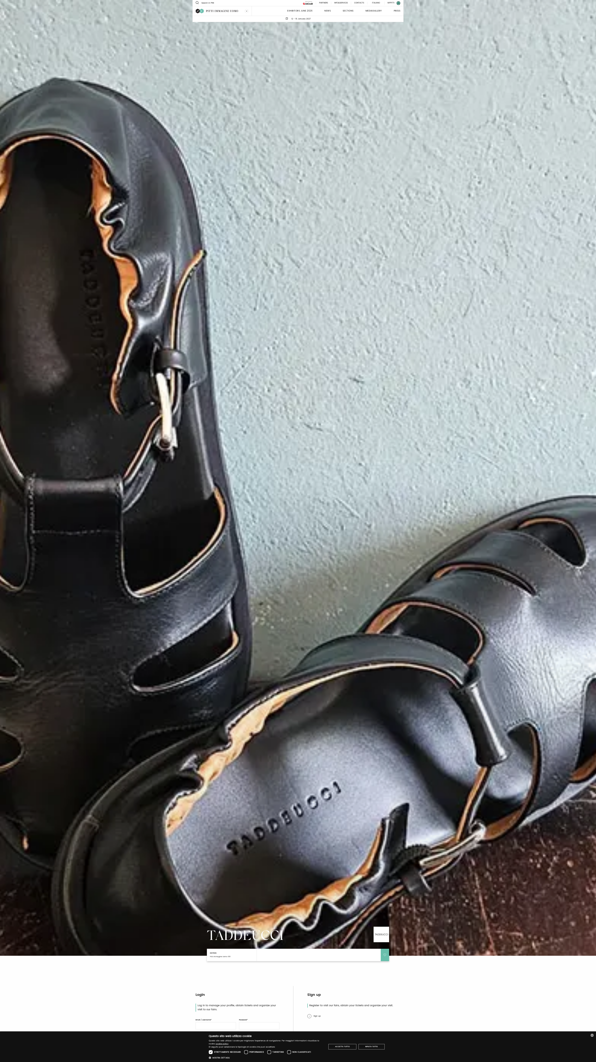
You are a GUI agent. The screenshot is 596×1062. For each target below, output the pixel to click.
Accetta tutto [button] (342, 1046)
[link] (392, 3)
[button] (266, 1058)
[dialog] (298, 1046)
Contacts (359, 3)
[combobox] (592, 1035)
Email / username (203, 1020)
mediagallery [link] (374, 11)
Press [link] (397, 11)
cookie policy (222, 1043)
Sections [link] (348, 11)
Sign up (317, 1016)
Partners (323, 3)
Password (243, 1020)
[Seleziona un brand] (246, 11)
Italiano (376, 2)
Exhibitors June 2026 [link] (299, 11)
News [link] (327, 11)
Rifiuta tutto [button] (371, 1046)
